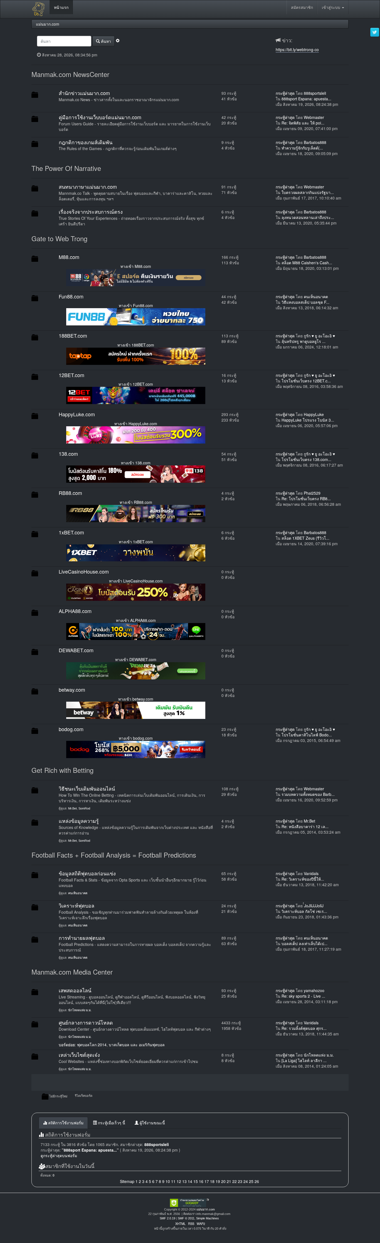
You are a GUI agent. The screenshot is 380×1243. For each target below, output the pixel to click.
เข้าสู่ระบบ (331, 7)
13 (184, 1181)
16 (201, 1181)
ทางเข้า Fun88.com (136, 305)
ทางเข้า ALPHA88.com (136, 620)
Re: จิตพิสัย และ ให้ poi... (303, 123)
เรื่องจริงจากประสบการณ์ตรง (91, 211)
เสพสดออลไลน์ (75, 990)
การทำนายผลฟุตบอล (82, 937)
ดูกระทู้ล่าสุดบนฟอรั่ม (59, 1155)
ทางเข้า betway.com (135, 699)
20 (223, 1181)
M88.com (69, 256)
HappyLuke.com (77, 414)
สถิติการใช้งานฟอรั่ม (65, 1122)
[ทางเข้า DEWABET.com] (135, 670)
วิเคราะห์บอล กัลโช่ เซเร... (304, 911)
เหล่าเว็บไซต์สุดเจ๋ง (79, 1054)
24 (245, 1181)
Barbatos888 (315, 142)
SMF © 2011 (186, 1218)
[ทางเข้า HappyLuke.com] (135, 434)
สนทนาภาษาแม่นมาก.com (88, 186)
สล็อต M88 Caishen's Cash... (307, 262)
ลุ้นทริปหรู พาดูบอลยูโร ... (303, 341)
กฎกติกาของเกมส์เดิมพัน (85, 142)
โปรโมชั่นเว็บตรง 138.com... (306, 459)
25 (251, 1181)
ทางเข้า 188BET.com (135, 345)
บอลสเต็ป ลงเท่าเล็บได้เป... (304, 943)
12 (179, 1181)
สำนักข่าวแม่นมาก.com (84, 92)
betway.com (72, 689)
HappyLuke (314, 414)
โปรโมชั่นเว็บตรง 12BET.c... (306, 380)
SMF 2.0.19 (167, 1218)
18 (212, 1181)
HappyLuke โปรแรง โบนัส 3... (308, 420)
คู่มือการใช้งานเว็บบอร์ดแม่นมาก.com (100, 117)
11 (173, 1181)
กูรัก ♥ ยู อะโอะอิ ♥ (319, 335)
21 (229, 1181)
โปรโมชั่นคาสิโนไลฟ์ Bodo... (307, 735)
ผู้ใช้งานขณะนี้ (152, 1122)
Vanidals (311, 873)
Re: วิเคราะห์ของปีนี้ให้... (303, 879)
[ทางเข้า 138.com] (135, 473)
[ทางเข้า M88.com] (135, 277)
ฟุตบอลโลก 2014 (92, 1044)
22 (234, 1181)
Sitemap (127, 1181)
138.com (68, 453)
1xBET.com (71, 532)
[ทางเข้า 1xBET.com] (135, 552)
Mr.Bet (72, 808)
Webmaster (314, 117)
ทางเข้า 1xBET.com (136, 541)
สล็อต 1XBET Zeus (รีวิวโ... (305, 538)
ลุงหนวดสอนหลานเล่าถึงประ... (308, 217)
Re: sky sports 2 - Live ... (303, 996)
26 (257, 1181)
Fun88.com (71, 296)
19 (218, 1181)
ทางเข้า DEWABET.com (135, 659)
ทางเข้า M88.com (135, 266)
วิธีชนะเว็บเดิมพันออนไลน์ (87, 788)
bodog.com (71, 729)
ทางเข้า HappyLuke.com (135, 423)
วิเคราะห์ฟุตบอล (76, 905)
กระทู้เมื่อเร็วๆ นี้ (111, 1122)
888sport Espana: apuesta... (306, 98)
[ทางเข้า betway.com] (135, 709)
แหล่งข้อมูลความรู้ (79, 820)
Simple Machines (207, 1218)
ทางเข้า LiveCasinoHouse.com (136, 581)
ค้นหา (105, 41)
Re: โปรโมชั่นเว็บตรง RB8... (306, 498)
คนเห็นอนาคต (316, 296)
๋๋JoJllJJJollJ (314, 905)
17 (206, 1181)
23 (240, 1181)
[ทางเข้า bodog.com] (135, 749)
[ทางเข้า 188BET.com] (135, 355)
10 (168, 1181)
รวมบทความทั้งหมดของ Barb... (308, 794)
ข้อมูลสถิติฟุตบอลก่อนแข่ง (87, 873)
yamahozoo (314, 990)
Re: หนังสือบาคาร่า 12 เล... (305, 826)
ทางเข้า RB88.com (136, 502)
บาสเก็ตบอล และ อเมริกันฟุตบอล (137, 1044)
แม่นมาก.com (205, 1209)
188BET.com (73, 335)
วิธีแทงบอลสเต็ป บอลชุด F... (305, 302)
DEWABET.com (76, 650)
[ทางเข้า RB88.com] (135, 513)
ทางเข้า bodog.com (136, 738)
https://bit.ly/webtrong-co (297, 49)
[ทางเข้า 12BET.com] (135, 395)
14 (190, 1181)
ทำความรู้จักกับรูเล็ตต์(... (302, 148)
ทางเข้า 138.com (135, 462)
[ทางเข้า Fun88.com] (135, 316)
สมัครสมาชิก (302, 7)
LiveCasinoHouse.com (84, 571)
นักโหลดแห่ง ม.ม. (80, 1010)
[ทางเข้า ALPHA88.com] (135, 631)
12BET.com (71, 374)
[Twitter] (374, 32)
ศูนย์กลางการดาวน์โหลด (86, 1022)
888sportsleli (315, 93)
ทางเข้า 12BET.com (136, 384)
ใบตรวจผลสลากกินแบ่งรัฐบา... (308, 192)
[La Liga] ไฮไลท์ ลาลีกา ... (304, 1060)
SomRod (84, 808)
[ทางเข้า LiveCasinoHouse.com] (135, 591)
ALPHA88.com (75, 610)
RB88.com (70, 492)
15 (195, 1181)
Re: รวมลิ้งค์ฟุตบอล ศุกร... (304, 1028)
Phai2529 (312, 493)
